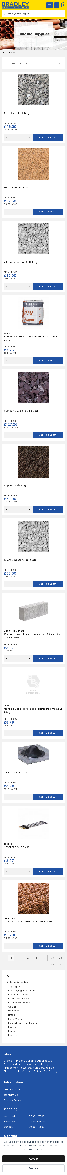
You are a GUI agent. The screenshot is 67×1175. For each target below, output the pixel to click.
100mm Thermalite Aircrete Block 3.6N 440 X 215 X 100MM (32, 636)
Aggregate (14, 986)
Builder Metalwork (18, 998)
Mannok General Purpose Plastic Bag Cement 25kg (33, 710)
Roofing (12, 1035)
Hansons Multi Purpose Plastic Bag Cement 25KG (31, 338)
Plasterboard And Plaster (22, 1022)
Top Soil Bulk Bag (15, 485)
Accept (33, 1158)
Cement (12, 1006)
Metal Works (15, 1018)
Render (12, 1030)
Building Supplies (17, 982)
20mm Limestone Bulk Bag (20, 262)
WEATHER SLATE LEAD (17, 772)
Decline (33, 1168)
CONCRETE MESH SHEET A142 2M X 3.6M (28, 921)
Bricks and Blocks (18, 994)
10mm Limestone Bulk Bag (20, 559)
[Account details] (56, 5)
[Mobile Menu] (49, 5)
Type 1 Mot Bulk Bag (16, 113)
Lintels (11, 1014)
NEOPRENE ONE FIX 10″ (17, 847)
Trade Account (13, 1089)
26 (61, 958)
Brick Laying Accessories (22, 990)
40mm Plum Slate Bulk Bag (21, 410)
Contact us (11, 1094)
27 (52, 964)
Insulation (13, 1010)
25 (53, 958)
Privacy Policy (12, 1100)
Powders (13, 1027)
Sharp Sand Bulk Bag (17, 187)
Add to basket (48, 137)
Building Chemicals (19, 1002)
